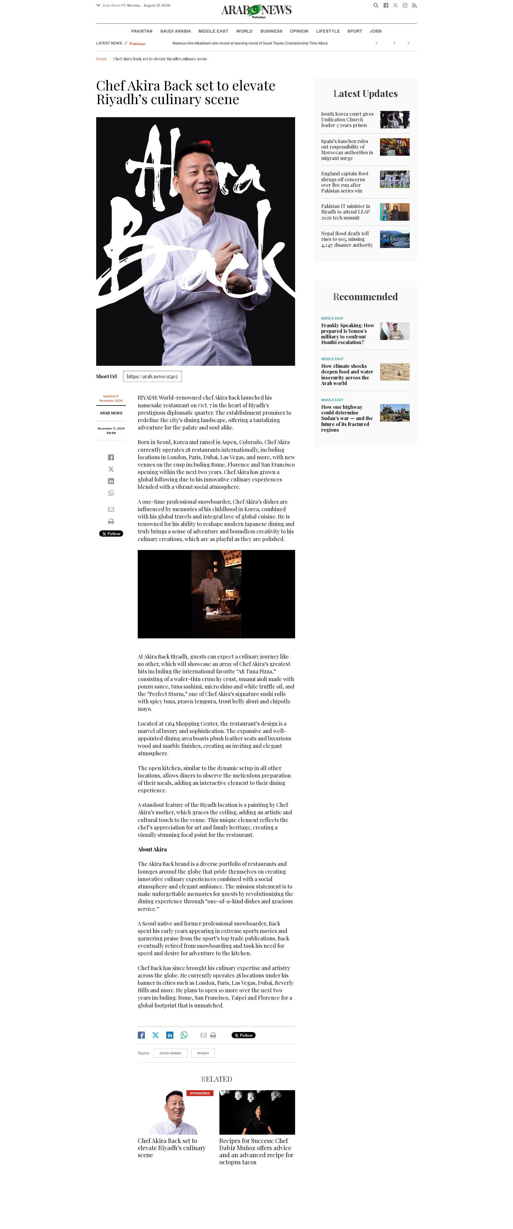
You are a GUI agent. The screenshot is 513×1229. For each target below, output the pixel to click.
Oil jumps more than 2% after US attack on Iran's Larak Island (221, 43)
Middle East (213, 31)
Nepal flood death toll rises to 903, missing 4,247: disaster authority (347, 239)
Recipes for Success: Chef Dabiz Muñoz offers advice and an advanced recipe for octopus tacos (256, 1151)
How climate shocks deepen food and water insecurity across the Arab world (347, 374)
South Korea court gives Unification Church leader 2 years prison (347, 119)
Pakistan (142, 31)
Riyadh (203, 1053)
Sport (354, 31)
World (244, 31)
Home (101, 58)
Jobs (376, 31)
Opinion (299, 31)
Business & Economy (148, 43)
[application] (216, 594)
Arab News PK (114, 5)
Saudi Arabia (175, 31)
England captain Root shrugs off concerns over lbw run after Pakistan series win (344, 182)
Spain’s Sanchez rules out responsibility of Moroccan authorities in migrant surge (347, 149)
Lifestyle (328, 31)
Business (271, 31)
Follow (113, 533)
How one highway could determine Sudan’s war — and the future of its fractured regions (347, 418)
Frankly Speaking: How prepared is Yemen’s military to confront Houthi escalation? (347, 334)
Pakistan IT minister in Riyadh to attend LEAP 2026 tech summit (345, 211)
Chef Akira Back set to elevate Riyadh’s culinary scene (171, 1147)
